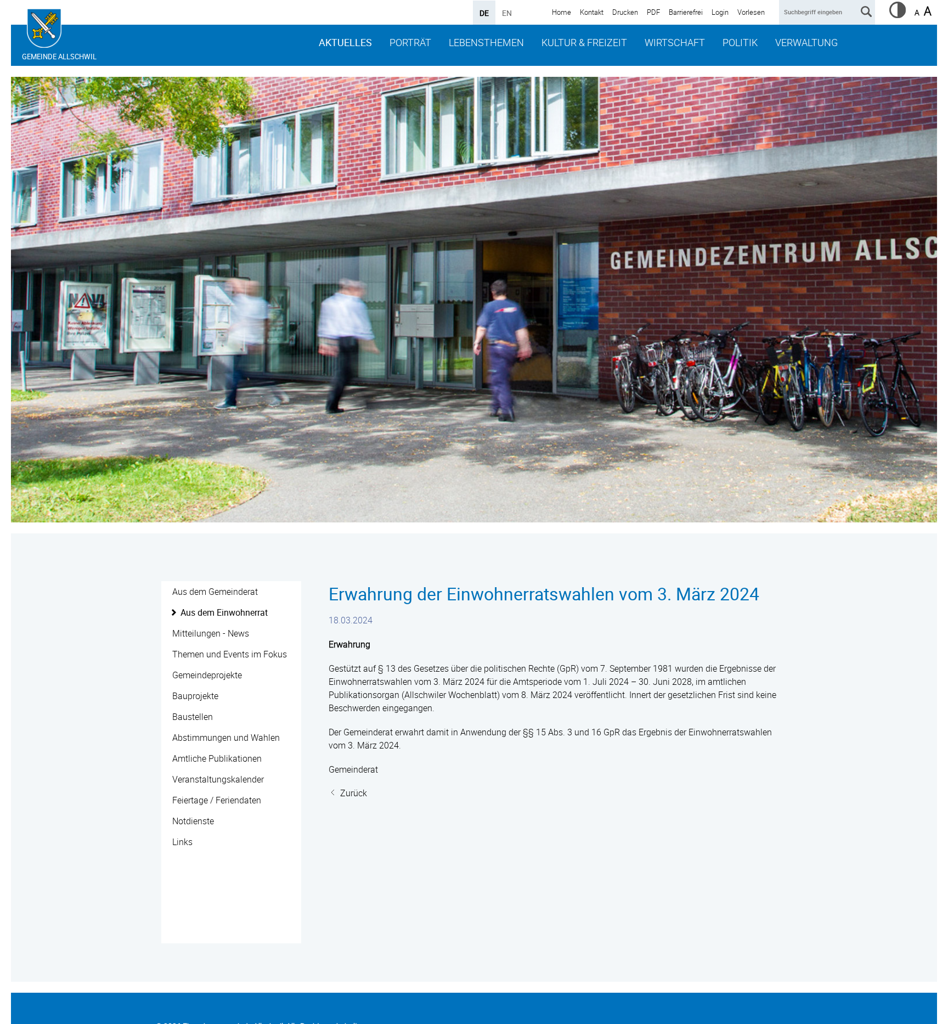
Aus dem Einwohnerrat (224, 612)
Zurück (353, 793)
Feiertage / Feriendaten (216, 800)
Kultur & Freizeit (584, 42)
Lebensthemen (486, 42)
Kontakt (591, 12)
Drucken (625, 12)
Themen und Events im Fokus (229, 654)
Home (561, 12)
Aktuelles (345, 42)
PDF (653, 12)
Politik (740, 42)
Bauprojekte (195, 696)
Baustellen (192, 717)
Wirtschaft (675, 42)
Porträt (410, 42)
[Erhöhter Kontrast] (897, 15)
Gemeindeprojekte (207, 675)
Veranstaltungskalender (218, 779)
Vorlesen (751, 12)
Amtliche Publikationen (217, 758)
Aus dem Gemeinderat (215, 592)
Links (182, 842)
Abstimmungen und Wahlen (226, 738)
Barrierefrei (686, 12)
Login (720, 12)
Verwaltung (806, 42)
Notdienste (193, 821)
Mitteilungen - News (210, 633)
